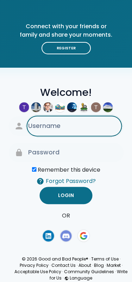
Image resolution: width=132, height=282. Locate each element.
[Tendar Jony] (24, 107)
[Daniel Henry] (108, 107)
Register (66, 48)
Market (114, 265)
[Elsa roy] (48, 107)
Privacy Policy (34, 265)
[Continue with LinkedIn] (48, 235)
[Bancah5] (60, 107)
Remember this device (69, 170)
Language (80, 278)
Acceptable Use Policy (37, 272)
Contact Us (63, 265)
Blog (99, 265)
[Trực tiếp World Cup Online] (84, 107)
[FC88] (72, 107)
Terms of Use (105, 259)
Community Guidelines (89, 272)
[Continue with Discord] (66, 235)
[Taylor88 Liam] (96, 107)
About (84, 265)
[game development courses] (36, 107)
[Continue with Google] (83, 235)
